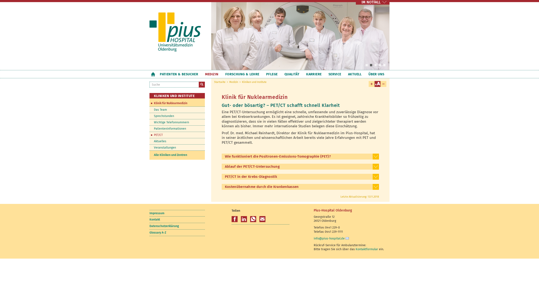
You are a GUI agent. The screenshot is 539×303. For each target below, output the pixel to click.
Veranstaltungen (165, 147)
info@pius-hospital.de (329, 238)
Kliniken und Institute (254, 82)
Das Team (160, 110)
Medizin (212, 74)
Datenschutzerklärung (164, 226)
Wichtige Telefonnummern (171, 122)
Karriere (314, 74)
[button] (235, 219)
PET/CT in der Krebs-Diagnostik (251, 176)
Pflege (272, 74)
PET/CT (158, 135)
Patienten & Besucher (179, 74)
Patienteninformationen (170, 128)
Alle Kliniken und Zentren (170, 155)
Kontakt (154, 219)
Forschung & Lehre (242, 74)
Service (334, 74)
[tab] (300, 156)
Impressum (156, 213)
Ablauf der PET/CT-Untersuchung (252, 166)
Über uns (376, 74)
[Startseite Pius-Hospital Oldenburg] (177, 35)
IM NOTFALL (371, 2)
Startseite (152, 74)
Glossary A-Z (157, 232)
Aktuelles (160, 141)
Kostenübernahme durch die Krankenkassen (262, 187)
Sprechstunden (164, 116)
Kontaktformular (367, 249)
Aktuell (355, 74)
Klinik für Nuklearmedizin (170, 103)
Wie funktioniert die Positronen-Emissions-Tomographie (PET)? (278, 156)
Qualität (291, 74)
